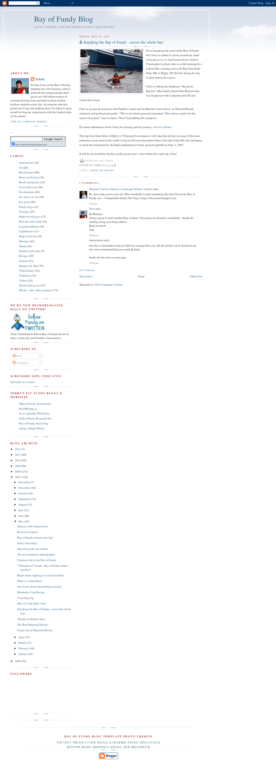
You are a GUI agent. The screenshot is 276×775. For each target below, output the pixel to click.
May (21, 521)
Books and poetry (29, 182)
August (22, 504)
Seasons (23, 261)
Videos (23, 280)
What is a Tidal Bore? (29, 581)
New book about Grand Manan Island (39, 586)
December (24, 482)
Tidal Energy (26, 270)
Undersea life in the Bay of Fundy (36, 560)
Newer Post (85, 276)
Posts (19, 356)
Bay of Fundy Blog (63, 19)
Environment (26, 192)
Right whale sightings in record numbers (40, 575)
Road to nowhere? (27, 532)
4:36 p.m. (93, 203)
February (23, 648)
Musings (24, 241)
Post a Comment (86, 270)
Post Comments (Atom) (108, 284)
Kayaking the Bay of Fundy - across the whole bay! (124, 42)
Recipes (23, 256)
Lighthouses (26, 231)
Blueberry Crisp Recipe (31, 592)
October (23, 493)
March (22, 643)
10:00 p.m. (94, 235)
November (24, 488)
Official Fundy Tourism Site (35, 404)
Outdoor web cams (30, 251)
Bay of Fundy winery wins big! (35, 537)
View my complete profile (28, 121)
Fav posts (24, 202)
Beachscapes (26, 172)
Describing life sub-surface (32, 549)
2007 (18, 477)
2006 (18, 661)
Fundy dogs (26, 207)
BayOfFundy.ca (28, 409)
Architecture (26, 162)
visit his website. (162, 127)
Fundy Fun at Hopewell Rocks (35, 630)
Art (21, 167)
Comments (22, 363)
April (21, 637)
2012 (18, 449)
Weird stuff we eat (29, 285)
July (21, 510)
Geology (24, 212)
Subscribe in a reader (22, 382)
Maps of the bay (28, 236)
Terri (91, 208)
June (21, 516)
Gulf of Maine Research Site (35, 418)
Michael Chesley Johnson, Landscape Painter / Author (120, 189)
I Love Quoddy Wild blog (34, 413)
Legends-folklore (29, 226)
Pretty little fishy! (27, 543)
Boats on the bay (102, 170)
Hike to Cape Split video (31, 603)
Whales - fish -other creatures (35, 290)
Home (141, 276)
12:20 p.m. (94, 262)
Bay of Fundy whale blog (34, 423)
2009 (18, 466)
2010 (18, 460)
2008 (18, 471)
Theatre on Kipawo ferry (31, 619)
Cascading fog (25, 598)
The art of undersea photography (36, 554)
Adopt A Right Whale (31, 428)
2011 (18, 455)
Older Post (196, 276)
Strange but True (28, 266)
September (24, 499)
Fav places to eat (28, 197)
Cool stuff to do (28, 187)
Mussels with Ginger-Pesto (32, 526)
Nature (23, 246)
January (23, 654)
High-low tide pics (30, 216)
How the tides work (30, 221)
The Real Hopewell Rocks (32, 624)
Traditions (25, 275)
